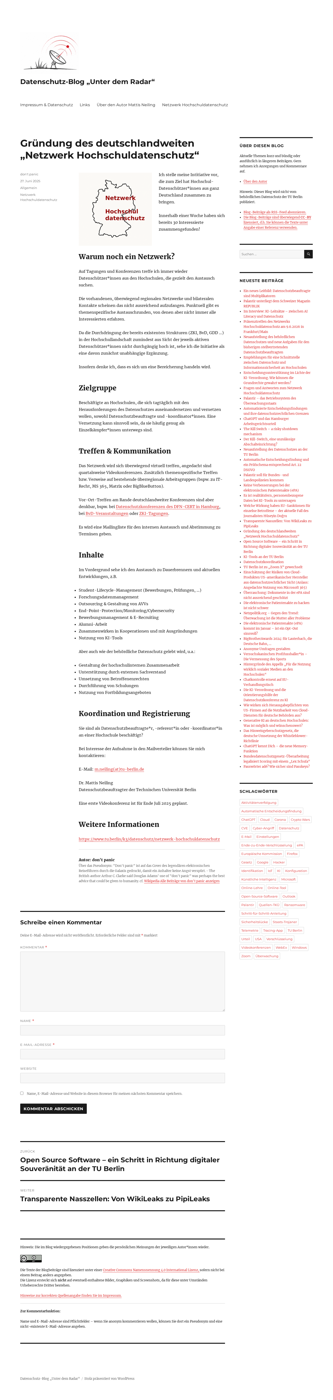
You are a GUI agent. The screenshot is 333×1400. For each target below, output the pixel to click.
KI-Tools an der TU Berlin (264, 557)
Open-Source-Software (259, 896)
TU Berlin (295, 930)
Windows (299, 947)
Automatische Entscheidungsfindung (271, 811)
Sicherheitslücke (254, 922)
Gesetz (246, 862)
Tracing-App (273, 930)
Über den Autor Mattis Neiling (126, 105)
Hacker (279, 862)
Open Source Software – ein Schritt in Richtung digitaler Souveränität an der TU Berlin (276, 546)
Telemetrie (249, 930)
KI (278, 871)
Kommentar (33, 947)
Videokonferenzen (256, 947)
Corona (280, 820)
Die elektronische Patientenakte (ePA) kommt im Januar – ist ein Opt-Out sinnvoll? (273, 628)
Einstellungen (267, 837)
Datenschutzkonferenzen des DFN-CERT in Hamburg (167, 506)
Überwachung (266, 956)
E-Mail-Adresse (37, 1045)
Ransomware (294, 905)
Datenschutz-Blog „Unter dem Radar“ (87, 81)
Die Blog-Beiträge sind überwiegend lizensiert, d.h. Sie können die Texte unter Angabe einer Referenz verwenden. (277, 222)
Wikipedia (151, 881)
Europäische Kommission (261, 854)
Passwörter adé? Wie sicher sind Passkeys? (277, 767)
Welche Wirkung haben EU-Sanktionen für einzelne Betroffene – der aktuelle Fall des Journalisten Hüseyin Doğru (277, 511)
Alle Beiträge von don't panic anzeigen (190, 881)
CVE (244, 828)
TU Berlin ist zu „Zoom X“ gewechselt (273, 567)
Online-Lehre (252, 888)
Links (85, 105)
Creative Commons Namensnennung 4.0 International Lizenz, (151, 1270)
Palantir (247, 905)
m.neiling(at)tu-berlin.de (119, 769)
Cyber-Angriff (263, 828)
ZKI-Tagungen (153, 513)
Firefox (292, 854)
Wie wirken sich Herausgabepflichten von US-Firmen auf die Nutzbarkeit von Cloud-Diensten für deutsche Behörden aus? (276, 710)
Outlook (289, 896)
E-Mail (246, 837)
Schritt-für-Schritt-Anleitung (263, 913)
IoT (270, 871)
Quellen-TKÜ (269, 905)
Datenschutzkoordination (264, 562)
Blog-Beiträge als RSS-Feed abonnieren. (275, 212)
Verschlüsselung (279, 939)
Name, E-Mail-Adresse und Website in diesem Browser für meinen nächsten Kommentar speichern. (104, 1094)
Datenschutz (289, 828)
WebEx (281, 947)
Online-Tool (277, 888)
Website (28, 1068)
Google (262, 862)
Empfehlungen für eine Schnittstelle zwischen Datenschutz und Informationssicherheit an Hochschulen (275, 362)
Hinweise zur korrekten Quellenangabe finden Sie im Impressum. (71, 1296)
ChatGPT (248, 820)
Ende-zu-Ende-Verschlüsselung (266, 845)
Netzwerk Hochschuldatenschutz (195, 105)
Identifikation (252, 871)
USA (258, 939)
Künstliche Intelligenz (258, 879)
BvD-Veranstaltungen (107, 513)
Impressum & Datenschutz (46, 105)
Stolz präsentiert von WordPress (109, 1379)
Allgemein (28, 188)
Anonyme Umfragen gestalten (267, 649)
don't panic (29, 174)
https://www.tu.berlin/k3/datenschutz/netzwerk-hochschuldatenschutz (149, 839)
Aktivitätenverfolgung (258, 802)
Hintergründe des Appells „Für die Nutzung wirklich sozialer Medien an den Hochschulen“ (277, 669)
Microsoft (288, 879)
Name (27, 1021)
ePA (300, 845)
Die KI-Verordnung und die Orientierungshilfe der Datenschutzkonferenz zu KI (266, 695)
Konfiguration (296, 871)
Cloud (265, 820)
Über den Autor (255, 182)
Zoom (246, 956)
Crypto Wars (300, 820)
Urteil (245, 939)
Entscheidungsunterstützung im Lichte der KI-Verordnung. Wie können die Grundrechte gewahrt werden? (277, 378)
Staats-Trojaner (285, 922)
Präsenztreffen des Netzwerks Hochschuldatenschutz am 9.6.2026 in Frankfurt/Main (274, 327)
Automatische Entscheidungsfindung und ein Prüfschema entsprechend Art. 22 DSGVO (276, 465)
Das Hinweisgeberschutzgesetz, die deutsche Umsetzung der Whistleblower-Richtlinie (276, 736)
